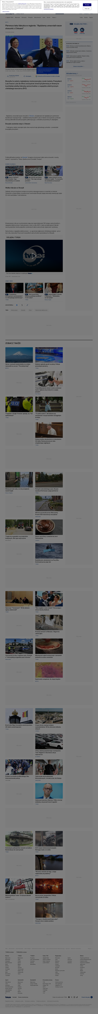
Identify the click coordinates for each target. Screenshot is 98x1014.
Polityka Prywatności (5, 11)
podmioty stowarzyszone (22, 3)
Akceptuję (87, 4)
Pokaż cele (87, 8)
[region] (49, 7)
